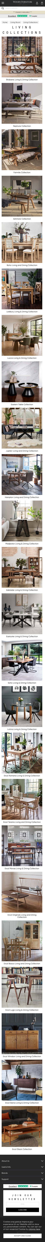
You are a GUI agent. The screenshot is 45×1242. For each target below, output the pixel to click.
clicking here (34, 1229)
